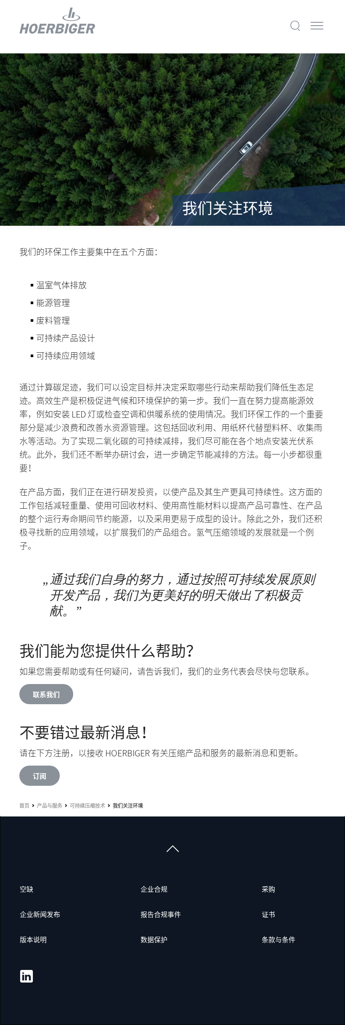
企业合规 (154, 889)
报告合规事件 (161, 914)
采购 (268, 889)
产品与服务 (49, 805)
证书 (268, 914)
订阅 (39, 776)
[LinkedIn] (26, 976)
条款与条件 (278, 939)
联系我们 (46, 694)
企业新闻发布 (40, 914)
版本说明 (33, 939)
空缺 (26, 889)
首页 (24, 805)
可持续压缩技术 (87, 805)
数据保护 (154, 939)
